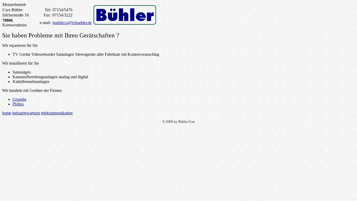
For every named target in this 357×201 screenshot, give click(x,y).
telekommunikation (57, 113)
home (6, 113)
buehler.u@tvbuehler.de (72, 22)
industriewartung (26, 113)
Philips (18, 104)
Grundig (19, 99)
